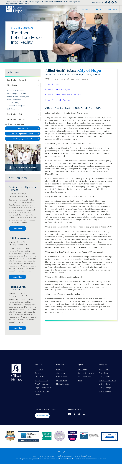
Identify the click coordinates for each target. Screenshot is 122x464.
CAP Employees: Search (26, 139)
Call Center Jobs (13, 109)
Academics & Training (85, 377)
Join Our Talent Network (107, 9)
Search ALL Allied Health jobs (57, 89)
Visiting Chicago (105, 388)
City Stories (60, 373)
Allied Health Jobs (14, 100)
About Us (38, 364)
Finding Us (103, 364)
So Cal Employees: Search (26, 134)
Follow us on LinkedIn (113, 2)
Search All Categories (15, 90)
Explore (80, 364)
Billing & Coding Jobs (15, 103)
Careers (85, 9)
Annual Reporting (41, 380)
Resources (60, 364)
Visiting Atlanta (104, 384)
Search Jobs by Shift (14, 114)
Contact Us (39, 369)
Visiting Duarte (104, 377)
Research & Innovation (86, 373)
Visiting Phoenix (105, 391)
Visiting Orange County (107, 380)
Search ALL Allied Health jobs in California (63, 95)
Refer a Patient (61, 377)
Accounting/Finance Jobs (16, 93)
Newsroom (60, 369)
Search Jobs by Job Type (16, 119)
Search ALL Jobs (52, 84)
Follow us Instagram (116, 2)
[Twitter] (79, 414)
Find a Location (104, 369)
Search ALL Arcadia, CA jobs (57, 100)
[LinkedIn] (84, 414)
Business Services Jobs (16, 106)
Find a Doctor (104, 373)
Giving (80, 380)
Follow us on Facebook (106, 2)
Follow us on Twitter (109, 2)
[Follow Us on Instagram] (74, 414)
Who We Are (39, 377)
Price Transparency (42, 384)
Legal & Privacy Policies (43, 388)
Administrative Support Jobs (18, 97)
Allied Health (12, 85)
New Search (23, 128)
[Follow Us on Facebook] (69, 414)
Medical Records (62, 384)
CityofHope (61, 380)
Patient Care (82, 369)
